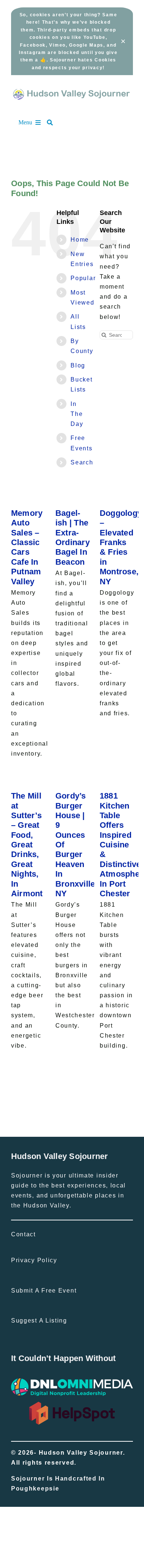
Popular (83, 278)
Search (82, 462)
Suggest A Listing (39, 1320)
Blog (78, 365)
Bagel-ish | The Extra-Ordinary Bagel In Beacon (72, 537)
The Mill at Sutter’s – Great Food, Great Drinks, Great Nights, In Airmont (27, 844)
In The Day (77, 414)
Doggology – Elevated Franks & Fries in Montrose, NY (121, 547)
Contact (23, 1234)
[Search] (53, 122)
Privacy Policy (34, 1260)
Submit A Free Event (43, 1290)
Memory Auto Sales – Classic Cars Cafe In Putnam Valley (27, 547)
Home (80, 239)
